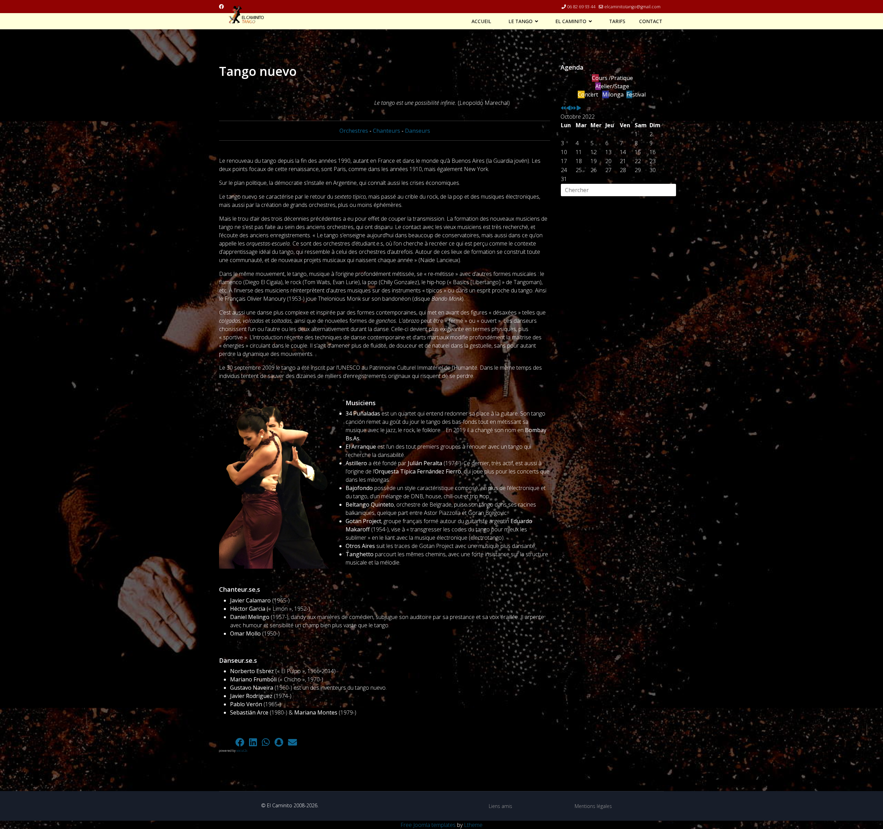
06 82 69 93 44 (581, 7)
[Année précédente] (563, 108)
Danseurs (417, 130)
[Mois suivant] (578, 108)
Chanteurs (386, 130)
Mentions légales (593, 806)
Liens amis (500, 806)
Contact (650, 21)
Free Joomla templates (428, 825)
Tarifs (617, 21)
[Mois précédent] (568, 108)
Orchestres (353, 130)
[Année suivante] (573, 108)
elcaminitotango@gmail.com (632, 7)
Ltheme (473, 825)
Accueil (481, 21)
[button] (225, 742)
